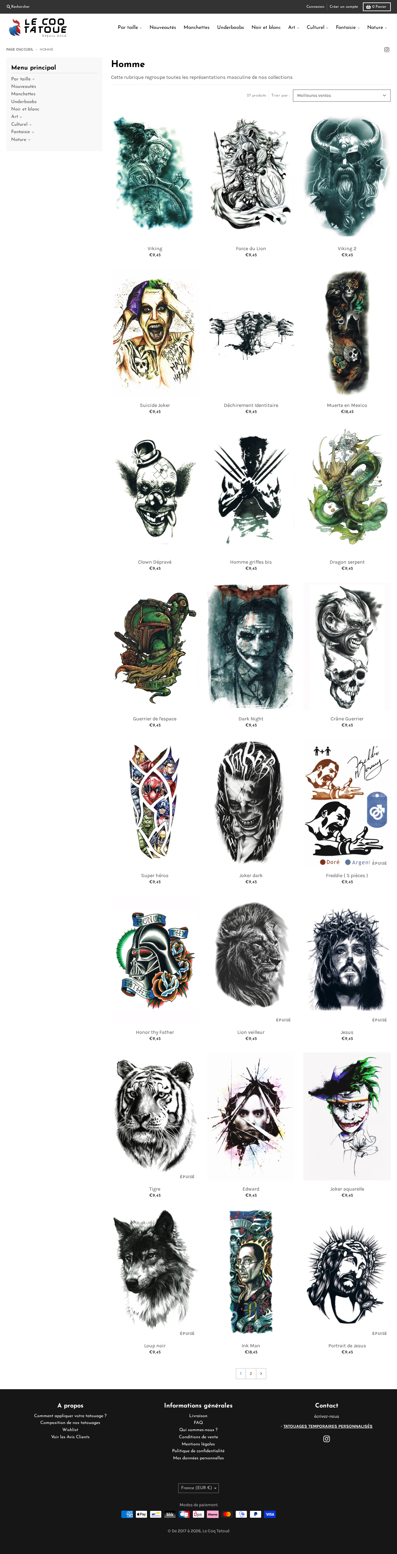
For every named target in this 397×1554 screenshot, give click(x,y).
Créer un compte (344, 7)
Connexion (315, 7)
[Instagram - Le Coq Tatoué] (387, 50)
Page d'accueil (19, 50)
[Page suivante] (261, 1374)
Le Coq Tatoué (216, 1531)
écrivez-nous (326, 1416)
